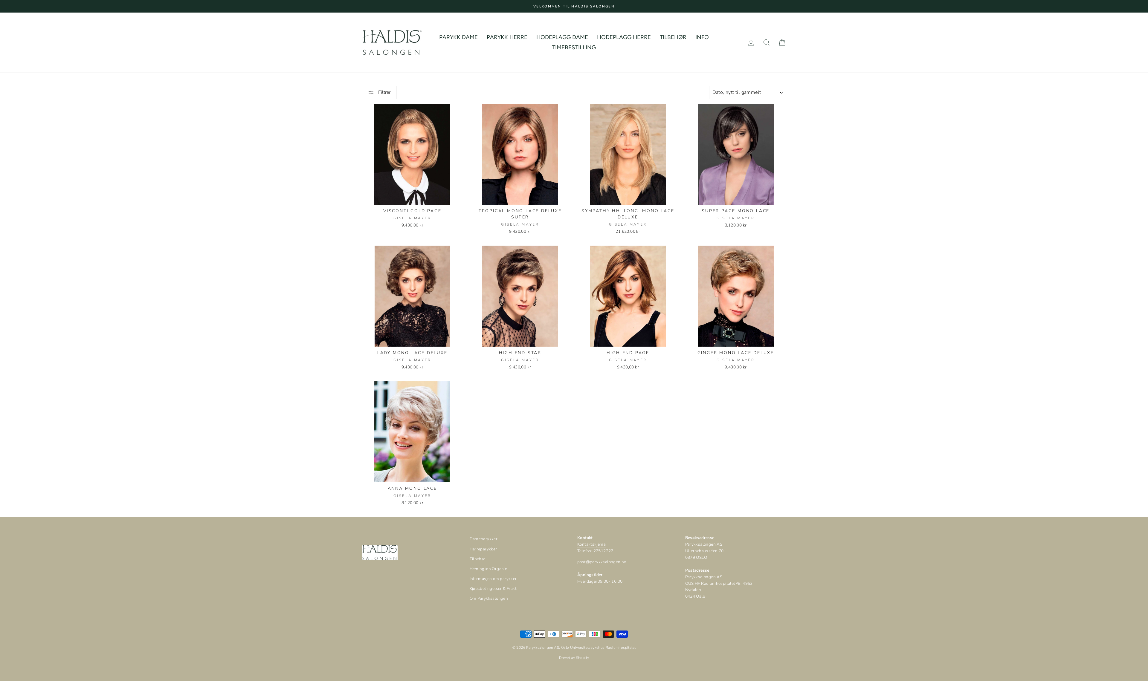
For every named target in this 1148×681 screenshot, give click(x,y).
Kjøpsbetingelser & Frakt (493, 588)
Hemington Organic (488, 569)
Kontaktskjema (591, 544)
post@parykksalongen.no (601, 562)
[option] (574, 6)
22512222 (603, 551)
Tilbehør (478, 559)
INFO (702, 37)
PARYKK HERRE (507, 37)
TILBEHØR (673, 37)
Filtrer (383, 92)
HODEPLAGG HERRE (624, 37)
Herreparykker (483, 549)
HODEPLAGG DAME (562, 37)
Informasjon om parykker (493, 578)
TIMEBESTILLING (574, 47)
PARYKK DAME (458, 37)
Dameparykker (484, 539)
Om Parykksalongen (489, 598)
